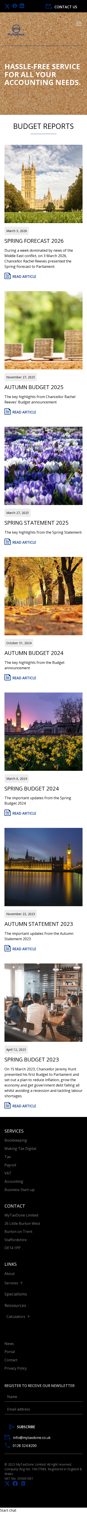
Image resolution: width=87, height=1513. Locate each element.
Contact (10, 1359)
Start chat (8, 1510)
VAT (7, 1173)
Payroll (10, 1165)
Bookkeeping (15, 1140)
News (9, 1343)
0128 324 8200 (25, 1445)
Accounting (13, 1181)
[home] (16, 30)
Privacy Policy (15, 1368)
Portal (9, 1351)
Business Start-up (19, 1189)
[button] (78, 30)
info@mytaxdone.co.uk (32, 1437)
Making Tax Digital (20, 1148)
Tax (7, 1156)
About (9, 1273)
